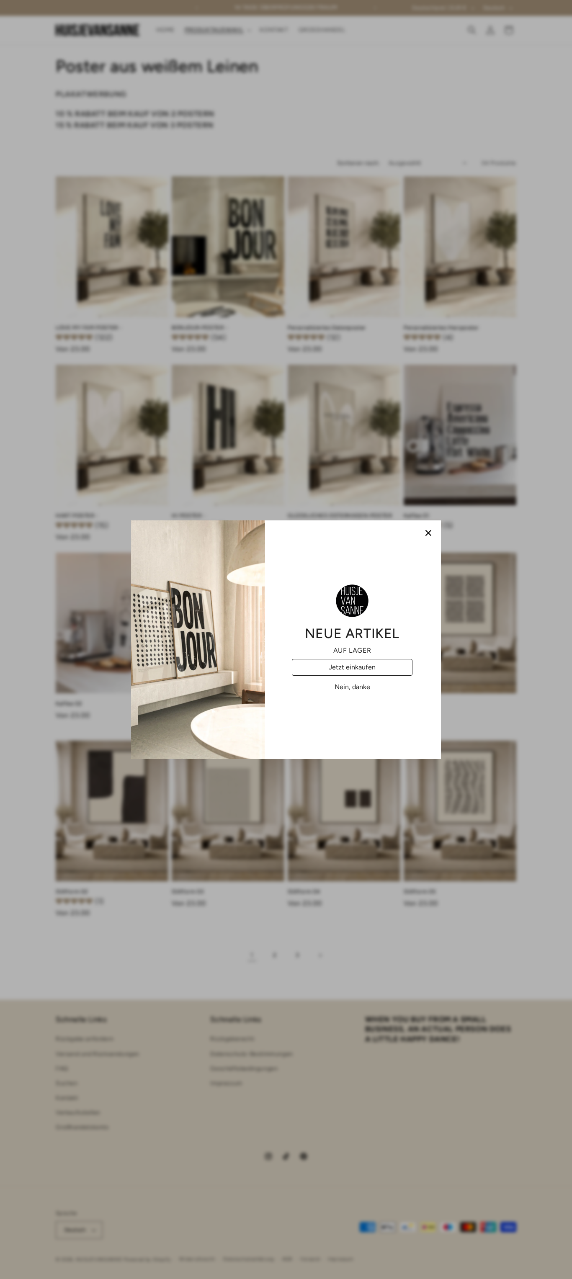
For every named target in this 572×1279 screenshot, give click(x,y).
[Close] (428, 533)
